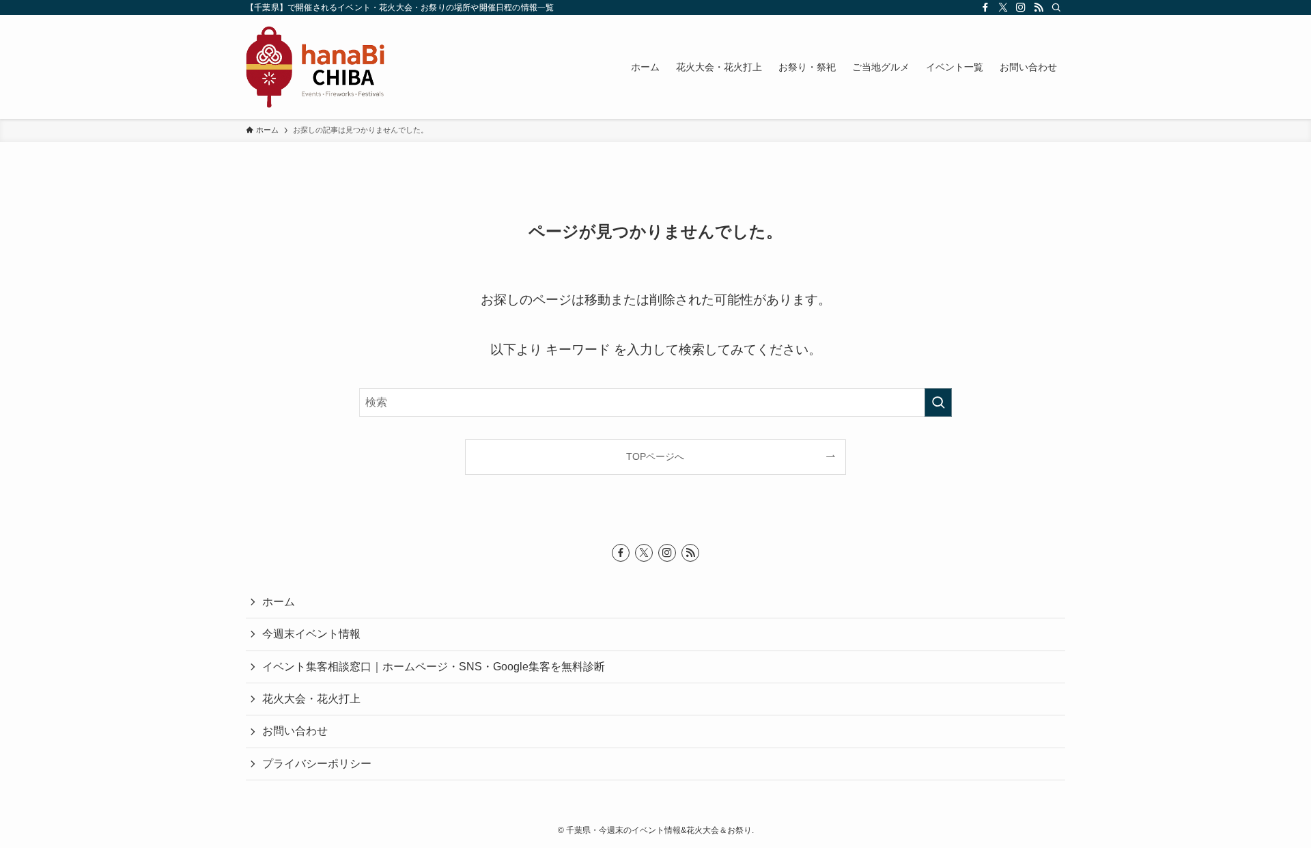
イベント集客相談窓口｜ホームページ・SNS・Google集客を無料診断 (433, 666)
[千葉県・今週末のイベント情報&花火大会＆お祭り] (315, 67)
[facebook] (985, 7)
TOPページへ (655, 456)
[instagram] (1021, 7)
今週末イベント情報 (311, 634)
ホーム (278, 601)
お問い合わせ (295, 731)
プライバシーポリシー (316, 763)
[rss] (1038, 7)
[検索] (1056, 7)
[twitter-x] (1003, 7)
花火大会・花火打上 (311, 699)
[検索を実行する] (938, 402)
